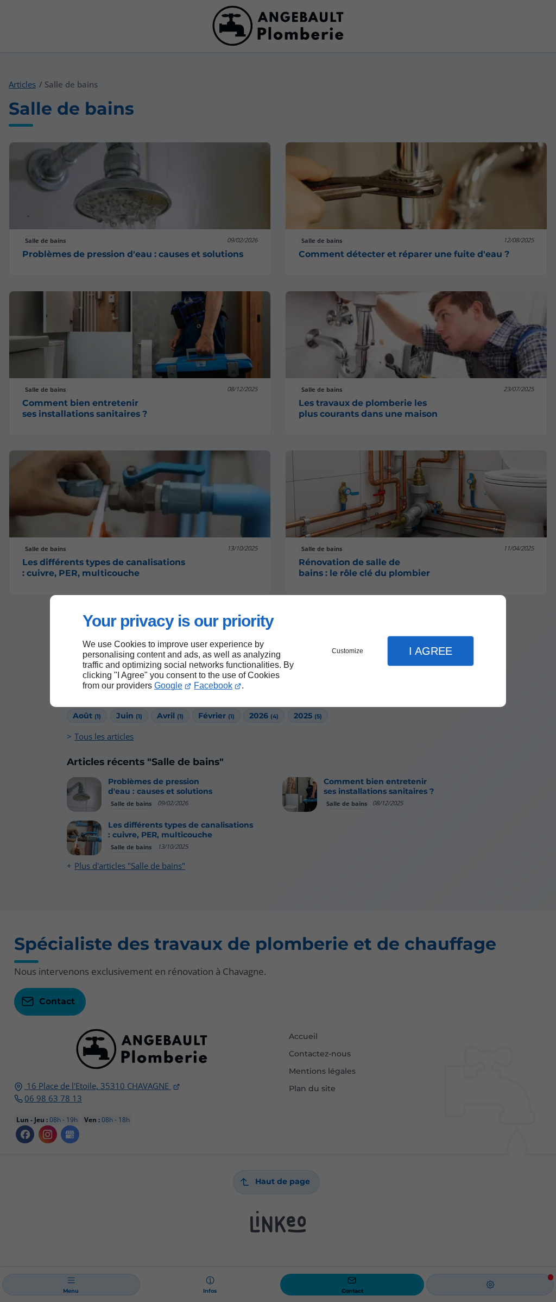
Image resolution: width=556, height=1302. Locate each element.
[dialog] (278, 651)
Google (168, 685)
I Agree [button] (430, 651)
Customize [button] (347, 651)
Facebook (213, 685)
